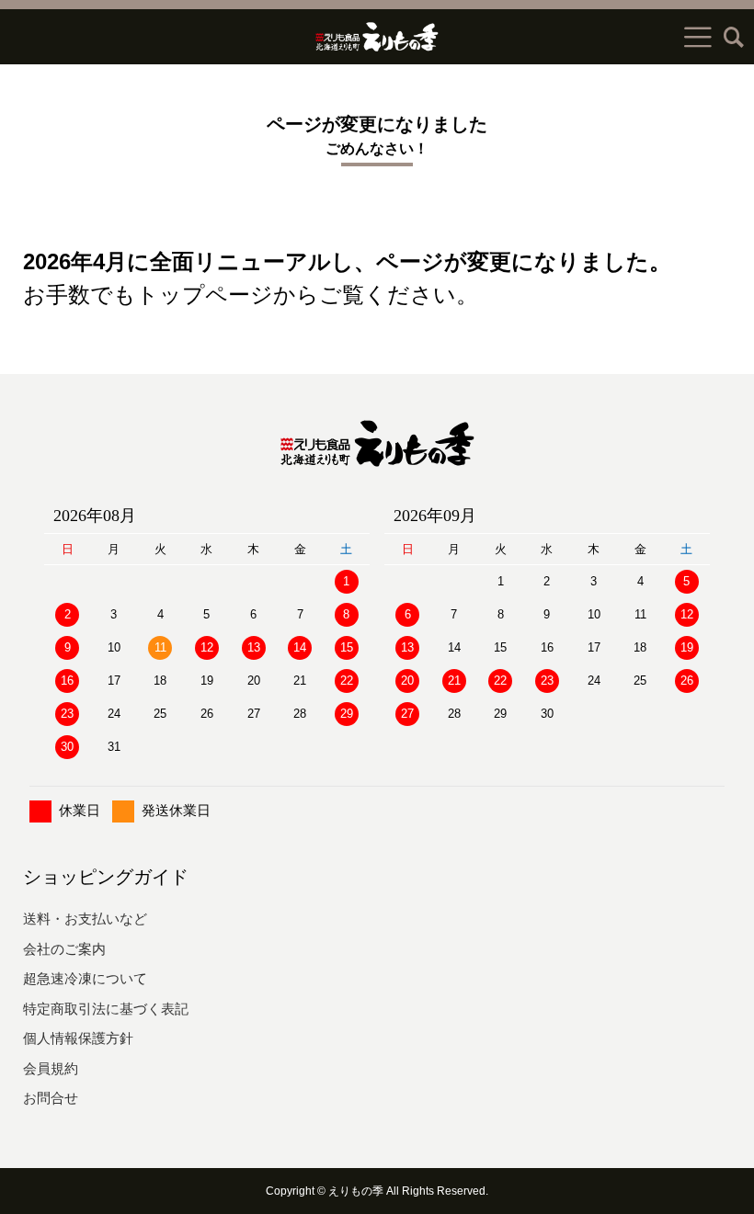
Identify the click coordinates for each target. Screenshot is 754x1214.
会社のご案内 (64, 949)
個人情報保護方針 (78, 1038)
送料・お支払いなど (85, 918)
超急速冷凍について (85, 978)
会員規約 (50, 1068)
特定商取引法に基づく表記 (105, 1008)
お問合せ (50, 1098)
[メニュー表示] (698, 36)
